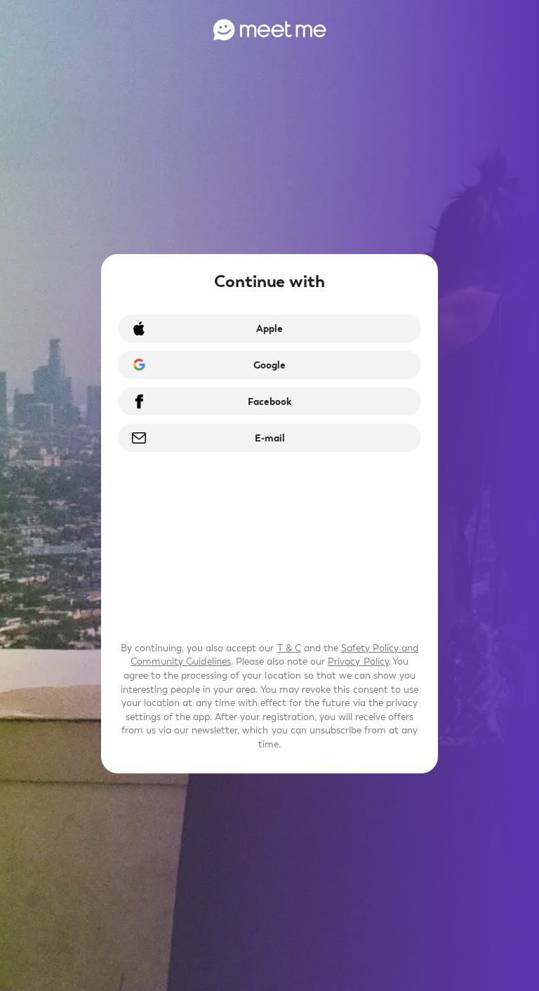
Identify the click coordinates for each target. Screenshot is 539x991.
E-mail (270, 438)
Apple (269, 329)
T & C (289, 648)
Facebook (269, 402)
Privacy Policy (358, 661)
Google (269, 365)
